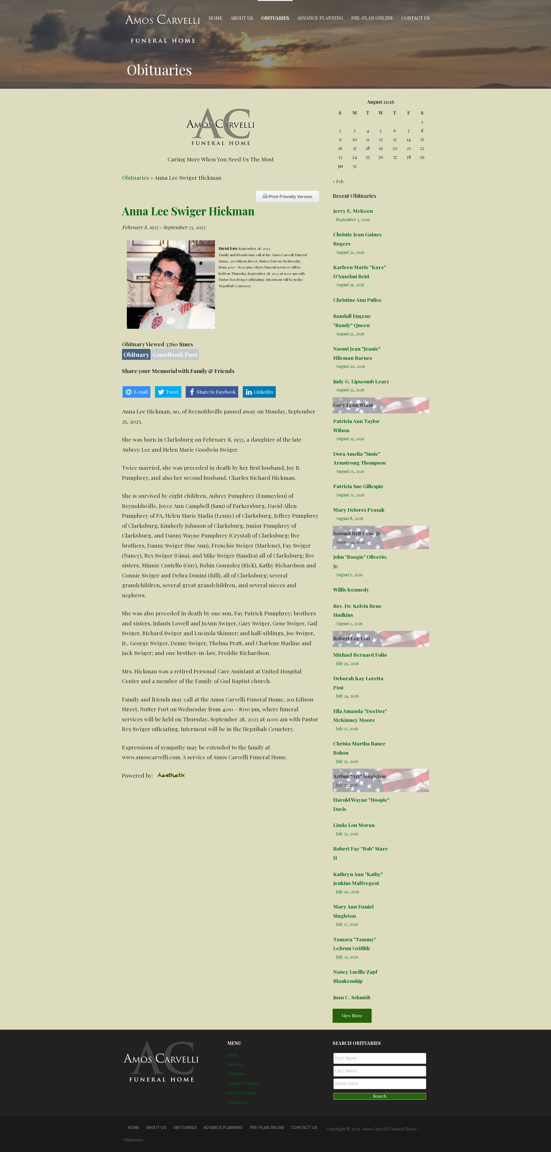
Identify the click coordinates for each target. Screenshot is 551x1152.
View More (352, 1015)
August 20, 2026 (350, 366)
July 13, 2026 (347, 957)
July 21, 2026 (347, 761)
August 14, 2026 (350, 542)
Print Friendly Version (289, 196)
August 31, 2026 (350, 252)
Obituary (136, 354)
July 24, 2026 (347, 696)
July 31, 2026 (347, 833)
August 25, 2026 (350, 284)
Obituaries (275, 18)
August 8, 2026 (349, 518)
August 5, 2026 (349, 574)
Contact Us (415, 18)
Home (215, 18)
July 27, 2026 (347, 728)
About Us (241, 18)
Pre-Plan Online (372, 18)
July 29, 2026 (347, 663)
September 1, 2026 (353, 219)
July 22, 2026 (347, 785)
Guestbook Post (175, 354)
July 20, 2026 (347, 891)
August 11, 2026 (350, 495)
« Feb (338, 181)
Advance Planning (320, 18)
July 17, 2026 (347, 924)
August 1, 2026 (349, 623)
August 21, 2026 (350, 334)
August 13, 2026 (350, 471)
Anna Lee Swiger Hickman (188, 210)
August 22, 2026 (350, 438)
